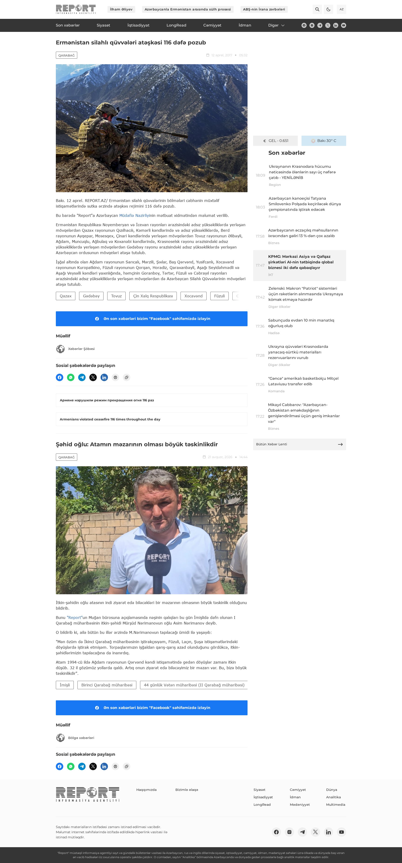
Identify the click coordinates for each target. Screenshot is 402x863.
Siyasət (259, 790)
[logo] (76, 9)
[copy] (126, 377)
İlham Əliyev (121, 9)
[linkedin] (335, 25)
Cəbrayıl (243, 296)
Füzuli (219, 296)
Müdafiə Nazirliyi (134, 215)
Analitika (333, 797)
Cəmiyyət (298, 790)
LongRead (262, 805)
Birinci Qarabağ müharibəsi (106, 685)
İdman (295, 797)
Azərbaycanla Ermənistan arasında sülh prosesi (188, 9)
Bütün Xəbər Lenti (271, 444)
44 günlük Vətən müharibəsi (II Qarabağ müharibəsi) (194, 685)
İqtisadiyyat (263, 797)
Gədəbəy (91, 296)
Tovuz (116, 296)
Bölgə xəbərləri (81, 738)
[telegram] (319, 25)
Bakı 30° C (326, 140)
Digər (273, 25)
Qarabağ (66, 55)
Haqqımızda (146, 790)
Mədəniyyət (300, 805)
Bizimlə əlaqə (186, 790)
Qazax (65, 296)
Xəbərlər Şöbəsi (81, 349)
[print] (115, 377)
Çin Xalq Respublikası (153, 296)
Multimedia (335, 805)
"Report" (75, 617)
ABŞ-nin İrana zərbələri (264, 9)
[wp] (70, 377)
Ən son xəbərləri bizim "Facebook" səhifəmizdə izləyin (157, 318)
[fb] (304, 25)
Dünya (331, 790)
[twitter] (327, 25)
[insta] (312, 25)
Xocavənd (193, 296)
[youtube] (343, 25)
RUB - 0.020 (278, 140)
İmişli (65, 685)
